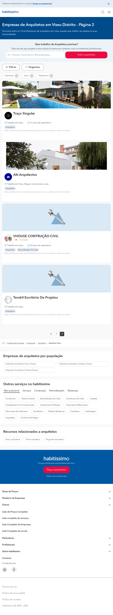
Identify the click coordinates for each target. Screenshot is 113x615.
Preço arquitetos (13, 439)
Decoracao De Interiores (16, 411)
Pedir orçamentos (86, 55)
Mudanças (73, 391)
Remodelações (56, 391)
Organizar (34, 67)
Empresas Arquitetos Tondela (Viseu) (22, 370)
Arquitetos (42, 343)
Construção (31, 343)
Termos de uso (9, 587)
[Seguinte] (73, 164)
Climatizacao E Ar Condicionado (20, 405)
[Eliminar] (16, 75)
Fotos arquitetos (33, 439)
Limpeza (93, 399)
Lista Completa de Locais (14, 531)
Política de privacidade (13, 593)
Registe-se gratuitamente (42, 4)
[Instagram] (4, 570)
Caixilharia (75, 411)
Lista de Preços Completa (15, 512)
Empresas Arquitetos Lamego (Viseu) (75, 364)
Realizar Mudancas (56, 411)
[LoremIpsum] (110, 12)
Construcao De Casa (75, 399)
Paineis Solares (28, 399)
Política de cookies (11, 600)
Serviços (27, 391)
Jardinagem (90, 411)
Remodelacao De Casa (50, 399)
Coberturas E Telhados (50, 405)
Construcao (11, 399)
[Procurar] (102, 12)
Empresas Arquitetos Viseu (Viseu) (21, 364)
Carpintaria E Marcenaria (77, 405)
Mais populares (11, 391)
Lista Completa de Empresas (16, 525)
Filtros (12, 67)
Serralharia (38, 411)
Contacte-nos (9, 563)
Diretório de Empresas (15, 343)
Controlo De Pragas (29, 418)
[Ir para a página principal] (10, 12)
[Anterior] (39, 164)
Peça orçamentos (56, 470)
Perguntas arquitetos (55, 439)
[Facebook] (14, 570)
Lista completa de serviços (15, 518)
